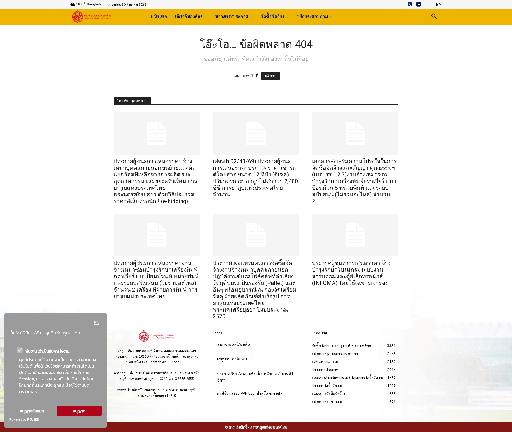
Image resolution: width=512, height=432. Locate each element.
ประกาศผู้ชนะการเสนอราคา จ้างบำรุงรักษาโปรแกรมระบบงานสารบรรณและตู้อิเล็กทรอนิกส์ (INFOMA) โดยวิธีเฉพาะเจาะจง (351, 273)
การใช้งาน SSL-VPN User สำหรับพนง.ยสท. (250, 393)
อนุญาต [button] (79, 411)
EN (96, 322)
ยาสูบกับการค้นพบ (232, 358)
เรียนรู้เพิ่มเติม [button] (67, 333)
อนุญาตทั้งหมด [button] (32, 411)
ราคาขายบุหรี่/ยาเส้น (233, 344)
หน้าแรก (270, 76)
